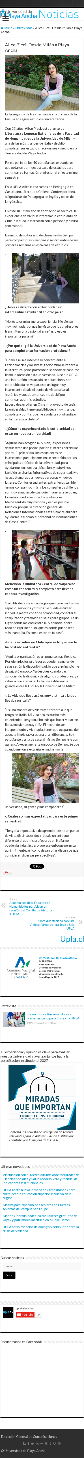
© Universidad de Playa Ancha (23, 1451)
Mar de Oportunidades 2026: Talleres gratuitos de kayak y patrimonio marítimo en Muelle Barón (40, 1218)
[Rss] (24, 1443)
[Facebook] (28, 1443)
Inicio (8, 28)
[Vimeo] (54, 1443)
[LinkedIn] (37, 1443)
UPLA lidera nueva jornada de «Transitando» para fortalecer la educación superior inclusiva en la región (39, 1194)
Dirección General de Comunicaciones (29, 1436)
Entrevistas (23, 28)
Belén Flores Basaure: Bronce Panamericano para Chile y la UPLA (53, 1016)
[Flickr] (41, 1443)
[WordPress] (59, 1443)
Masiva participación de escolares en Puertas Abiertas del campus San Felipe (36, 1207)
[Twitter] (32, 1443)
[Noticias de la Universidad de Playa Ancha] (42, 14)
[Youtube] (46, 1443)
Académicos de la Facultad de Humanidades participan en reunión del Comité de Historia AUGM (30, 907)
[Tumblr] (50, 1443)
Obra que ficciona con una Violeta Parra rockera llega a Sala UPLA (52, 923)
